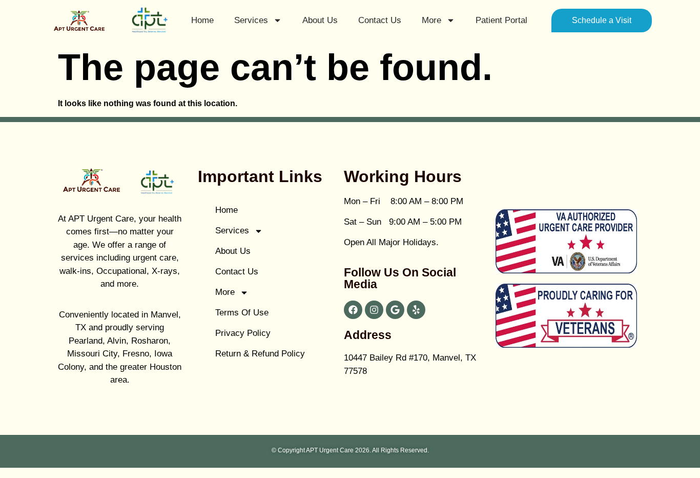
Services (251, 20)
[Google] (395, 310)
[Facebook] (353, 310)
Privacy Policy (243, 333)
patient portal (501, 20)
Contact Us (379, 20)
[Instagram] (374, 310)
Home (202, 20)
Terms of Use (242, 312)
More (431, 20)
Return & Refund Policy (260, 353)
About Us (320, 20)
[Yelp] (416, 310)
